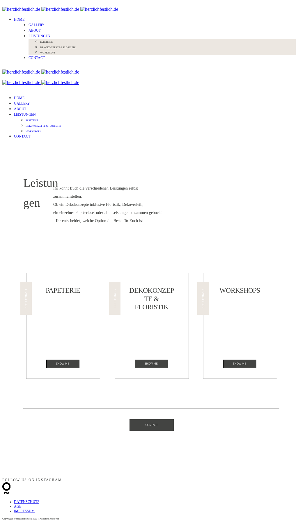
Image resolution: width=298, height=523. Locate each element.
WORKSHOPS (47, 52)
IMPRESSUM (24, 511)
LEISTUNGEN (39, 36)
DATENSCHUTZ (26, 502)
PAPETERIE (46, 42)
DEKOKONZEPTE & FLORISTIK (58, 47)
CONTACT (37, 58)
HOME (19, 19)
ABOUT (35, 30)
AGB (18, 506)
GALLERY (37, 25)
